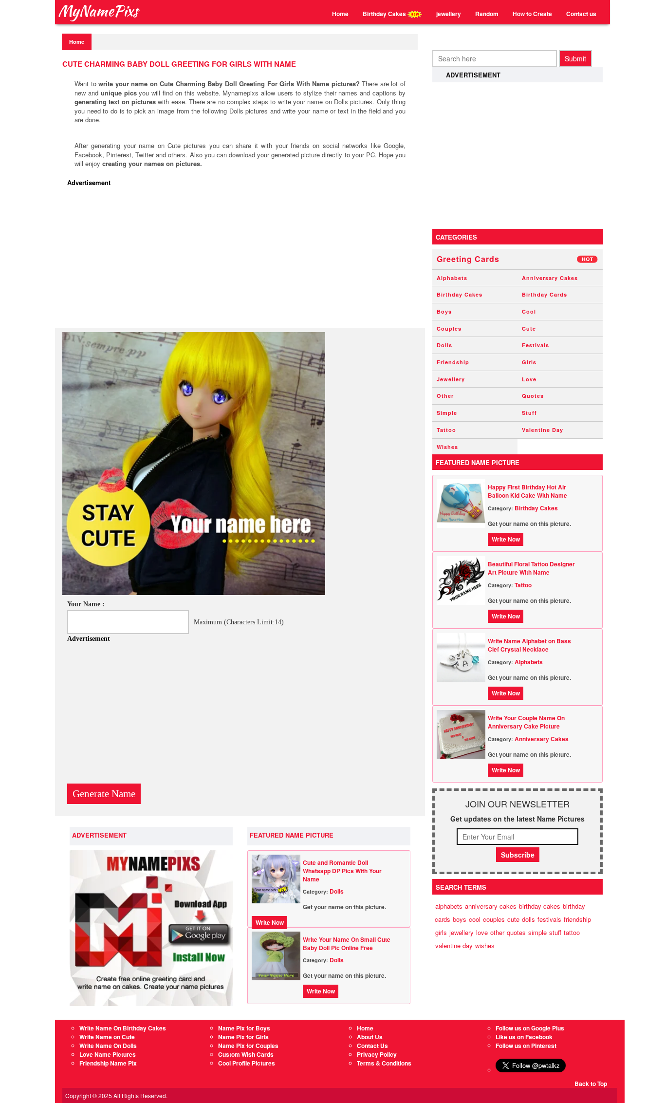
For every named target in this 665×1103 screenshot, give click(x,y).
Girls (529, 362)
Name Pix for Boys (244, 1028)
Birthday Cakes (385, 13)
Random (487, 13)
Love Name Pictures (107, 1054)
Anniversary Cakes (550, 277)
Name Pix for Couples (248, 1045)
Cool (529, 311)
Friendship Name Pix (108, 1063)
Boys (444, 311)
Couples (449, 328)
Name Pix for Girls (243, 1036)
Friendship (453, 362)
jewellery (448, 13)
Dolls (337, 891)
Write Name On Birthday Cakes (122, 1028)
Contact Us (372, 1045)
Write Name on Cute (107, 1036)
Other (445, 395)
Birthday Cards (544, 294)
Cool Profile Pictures (246, 1063)
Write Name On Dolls (108, 1045)
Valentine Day (542, 429)
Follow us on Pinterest (526, 1045)
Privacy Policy (377, 1054)
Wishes (447, 446)
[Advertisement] (242, 260)
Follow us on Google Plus (530, 1028)
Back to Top (590, 1083)
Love (529, 379)
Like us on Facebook (524, 1036)
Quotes (533, 395)
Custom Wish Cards (246, 1054)
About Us (370, 1036)
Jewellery (451, 379)
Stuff (529, 412)
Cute (529, 328)
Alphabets (452, 277)
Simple (447, 412)
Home (340, 13)
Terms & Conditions (384, 1063)
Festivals (535, 345)
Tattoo (446, 429)
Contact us (581, 13)
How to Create (532, 13)
